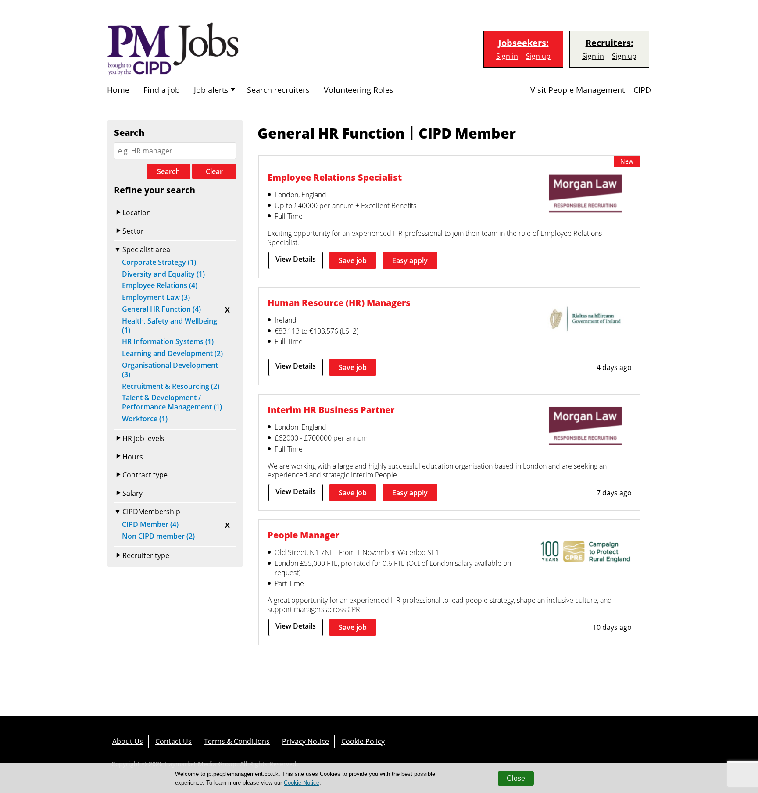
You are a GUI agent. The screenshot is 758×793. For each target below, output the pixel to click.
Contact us (173, 741)
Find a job (161, 90)
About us (127, 741)
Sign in (507, 56)
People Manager (303, 535)
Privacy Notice (305, 741)
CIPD (642, 90)
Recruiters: (609, 43)
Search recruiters (278, 90)
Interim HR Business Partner (331, 410)
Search (168, 171)
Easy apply (410, 260)
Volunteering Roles (358, 90)
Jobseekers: (523, 43)
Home (118, 90)
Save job (353, 260)
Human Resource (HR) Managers (339, 303)
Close (516, 778)
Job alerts (211, 90)
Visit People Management (577, 90)
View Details (295, 259)
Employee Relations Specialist (335, 177)
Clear (214, 171)
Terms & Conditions (237, 741)
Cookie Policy (363, 741)
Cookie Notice (301, 782)
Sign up (538, 56)
